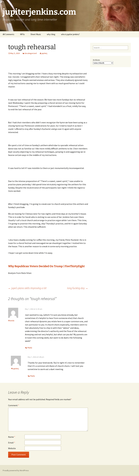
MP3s (22, 34)
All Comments (8, 34)
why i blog (51, 34)
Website (12, 448)
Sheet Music (36, 34)
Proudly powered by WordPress (16, 470)
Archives (96, 60)
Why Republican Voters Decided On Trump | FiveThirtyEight (46, 266)
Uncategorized (31, 53)
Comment (13, 405)
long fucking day (77, 288)
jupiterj (44, 53)
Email (11, 442)
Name (11, 437)
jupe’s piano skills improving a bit (27, 288)
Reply (30, 347)
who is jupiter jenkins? (70, 34)
